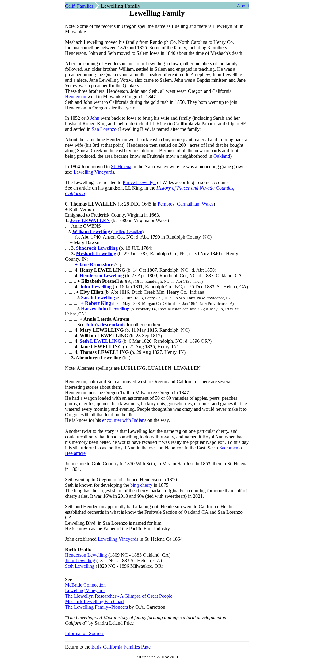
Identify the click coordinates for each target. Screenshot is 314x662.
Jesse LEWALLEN (90, 220)
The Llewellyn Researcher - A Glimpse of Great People (118, 596)
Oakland (221, 156)
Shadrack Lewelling (97, 248)
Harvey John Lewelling (105, 308)
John (94, 118)
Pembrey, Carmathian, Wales (185, 203)
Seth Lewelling (79, 566)
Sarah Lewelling (98, 297)
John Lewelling (96, 286)
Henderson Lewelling (102, 275)
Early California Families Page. (121, 646)
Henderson (75, 96)
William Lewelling (91, 231)
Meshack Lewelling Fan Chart (94, 601)
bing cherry (141, 485)
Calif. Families (79, 6)
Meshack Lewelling (96, 253)
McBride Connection (85, 585)
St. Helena (121, 166)
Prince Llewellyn (139, 182)
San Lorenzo (104, 129)
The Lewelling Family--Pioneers (96, 607)
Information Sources (84, 633)
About (243, 5)
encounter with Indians (124, 420)
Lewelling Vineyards (94, 172)
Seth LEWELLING (100, 341)
